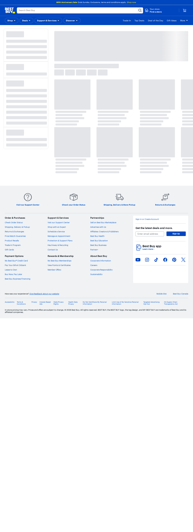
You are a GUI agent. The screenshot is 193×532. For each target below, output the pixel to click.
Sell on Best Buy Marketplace (103, 222)
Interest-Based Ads (45, 303)
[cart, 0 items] (184, 10)
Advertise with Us (98, 227)
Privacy (34, 302)
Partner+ (94, 249)
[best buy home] (10, 10)
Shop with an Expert (57, 227)
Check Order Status (14, 222)
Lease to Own (11, 269)
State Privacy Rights (59, 303)
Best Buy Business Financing (17, 279)
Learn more (148, 249)
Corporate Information (100, 260)
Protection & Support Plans (60, 240)
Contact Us (53, 249)
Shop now (131, 2)
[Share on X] (183, 259)
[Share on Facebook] (165, 259)
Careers (93, 265)
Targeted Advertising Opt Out (151, 303)
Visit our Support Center (59, 222)
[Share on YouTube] (138, 259)
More (182, 20)
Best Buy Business (98, 245)
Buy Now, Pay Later (13, 274)
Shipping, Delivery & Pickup (17, 227)
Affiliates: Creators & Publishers (104, 231)
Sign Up (176, 233)
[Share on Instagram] (147, 259)
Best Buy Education (99, 240)
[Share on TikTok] (156, 259)
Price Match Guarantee (15, 236)
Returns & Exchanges (14, 231)
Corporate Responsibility (101, 269)
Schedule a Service (56, 231)
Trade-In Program (13, 245)
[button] (153, 10)
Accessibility (9, 302)
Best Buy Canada (180, 294)
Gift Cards (9, 249)
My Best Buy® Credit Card (16, 260)
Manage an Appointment (59, 236)
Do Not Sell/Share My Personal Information (95, 303)
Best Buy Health (97, 236)
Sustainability (96, 274)
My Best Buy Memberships (59, 260)
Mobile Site (161, 294)
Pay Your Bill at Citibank (15, 265)
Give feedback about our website (44, 294)
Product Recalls (12, 240)
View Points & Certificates (59, 265)
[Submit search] (140, 10)
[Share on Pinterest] (174, 259)
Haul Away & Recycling (58, 245)
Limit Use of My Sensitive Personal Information (125, 303)
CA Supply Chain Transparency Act (171, 303)
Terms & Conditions (21, 303)
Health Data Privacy (73, 303)
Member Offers (54, 269)
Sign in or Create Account (147, 219)
